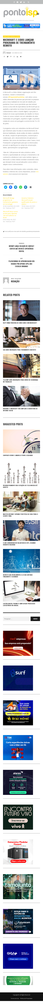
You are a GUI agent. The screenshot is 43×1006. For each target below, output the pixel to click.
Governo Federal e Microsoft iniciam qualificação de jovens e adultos (29, 201)
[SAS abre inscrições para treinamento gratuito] (18, 337)
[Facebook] (14, 2)
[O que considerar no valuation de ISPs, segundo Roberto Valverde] (18, 530)
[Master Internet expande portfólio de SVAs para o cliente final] (18, 501)
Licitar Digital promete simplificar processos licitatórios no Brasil (19, 604)
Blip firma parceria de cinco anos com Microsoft (20, 323)
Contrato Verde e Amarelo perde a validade (18, 455)
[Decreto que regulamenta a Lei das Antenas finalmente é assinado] (18, 560)
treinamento (36, 231)
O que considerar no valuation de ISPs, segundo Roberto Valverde (19, 544)
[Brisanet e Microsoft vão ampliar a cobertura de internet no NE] (18, 396)
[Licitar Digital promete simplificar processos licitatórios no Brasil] (18, 591)
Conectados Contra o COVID (12, 36)
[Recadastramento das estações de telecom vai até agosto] (18, 471)
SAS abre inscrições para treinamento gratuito (19, 350)
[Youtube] (24, 2)
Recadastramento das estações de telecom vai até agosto (20, 486)
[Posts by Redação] (4, 53)
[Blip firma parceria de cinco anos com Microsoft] (18, 310)
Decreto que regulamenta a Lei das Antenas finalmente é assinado (18, 576)
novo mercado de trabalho (18, 231)
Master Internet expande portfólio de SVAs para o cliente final (20, 515)
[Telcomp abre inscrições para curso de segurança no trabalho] (18, 366)
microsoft (7, 231)
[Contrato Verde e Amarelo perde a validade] (18, 441)
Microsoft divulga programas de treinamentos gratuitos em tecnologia (10, 201)
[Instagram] (17, 2)
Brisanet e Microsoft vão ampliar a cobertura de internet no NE (20, 409)
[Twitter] (20, 2)
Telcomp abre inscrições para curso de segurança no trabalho (20, 381)
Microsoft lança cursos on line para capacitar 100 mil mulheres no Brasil (10, 214)
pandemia (29, 231)
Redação (8, 53)
